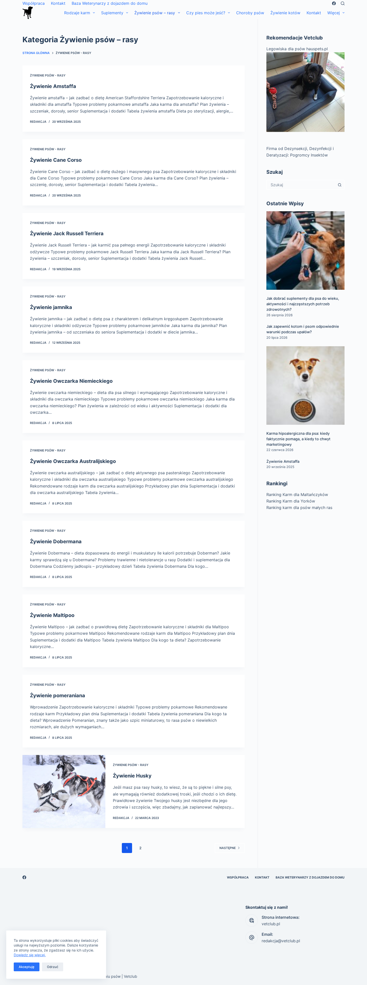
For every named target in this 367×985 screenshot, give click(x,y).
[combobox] (301, 185)
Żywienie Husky (132, 776)
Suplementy (112, 12)
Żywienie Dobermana (56, 541)
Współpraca (33, 3)
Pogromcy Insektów (309, 155)
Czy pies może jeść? (205, 12)
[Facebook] (334, 3)
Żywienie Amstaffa (53, 86)
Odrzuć (52, 967)
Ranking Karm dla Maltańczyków (297, 494)
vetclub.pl (271, 923)
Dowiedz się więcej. (30, 955)
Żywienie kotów (285, 12)
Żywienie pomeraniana (57, 695)
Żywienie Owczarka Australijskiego (73, 461)
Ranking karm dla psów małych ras (299, 507)
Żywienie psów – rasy (154, 12)
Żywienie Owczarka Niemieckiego (71, 381)
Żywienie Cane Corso (56, 160)
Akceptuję (26, 967)
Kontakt (58, 3)
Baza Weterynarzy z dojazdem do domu (110, 3)
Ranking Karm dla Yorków (290, 501)
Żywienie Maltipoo (52, 615)
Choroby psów (250, 12)
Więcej (333, 12)
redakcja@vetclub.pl (281, 940)
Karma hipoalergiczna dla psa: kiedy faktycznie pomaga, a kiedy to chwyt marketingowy (298, 439)
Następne (227, 848)
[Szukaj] (343, 3)
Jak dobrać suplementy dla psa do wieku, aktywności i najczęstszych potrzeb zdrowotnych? (302, 304)
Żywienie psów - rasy (47, 75)
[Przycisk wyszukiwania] (339, 184)
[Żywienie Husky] (63, 791)
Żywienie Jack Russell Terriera (67, 233)
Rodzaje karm (77, 12)
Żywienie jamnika (51, 307)
